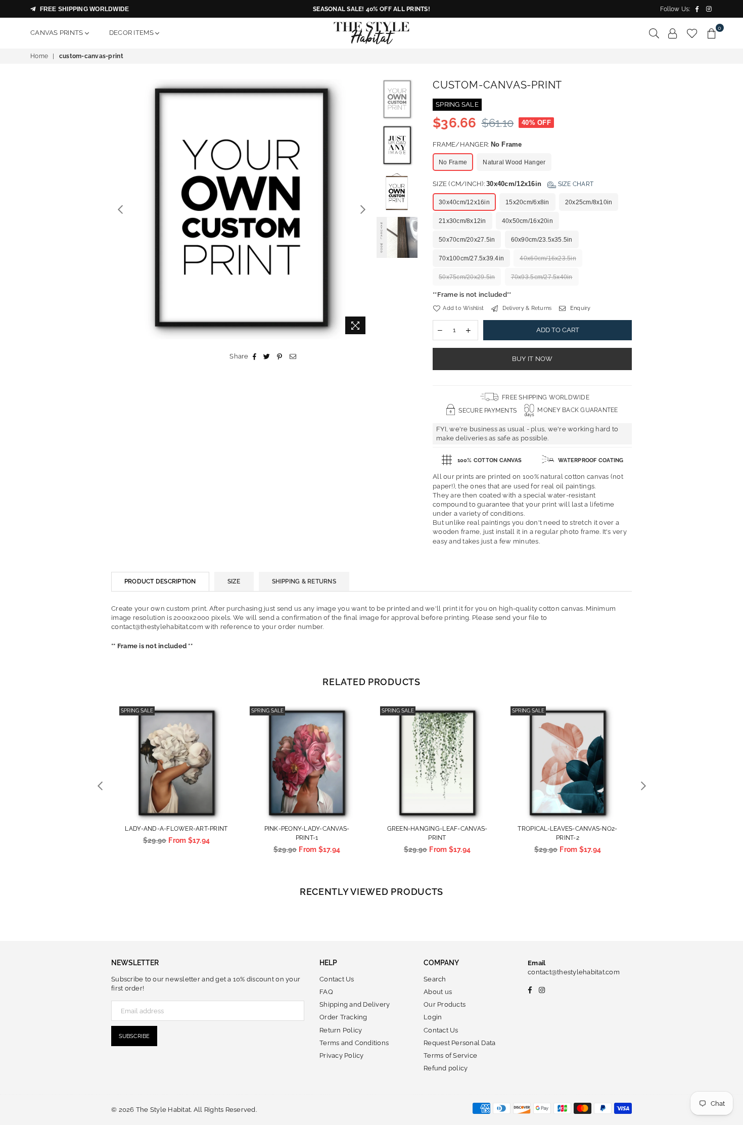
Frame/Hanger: (477, 144)
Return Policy (340, 1030)
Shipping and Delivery (354, 1004)
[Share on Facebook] (255, 356)
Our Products (445, 1004)
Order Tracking (343, 1017)
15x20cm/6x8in (527, 202)
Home (39, 56)
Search (435, 979)
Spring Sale (137, 710)
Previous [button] (120, 209)
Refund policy (446, 1068)
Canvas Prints (57, 32)
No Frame (453, 162)
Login (433, 1017)
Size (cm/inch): (513, 184)
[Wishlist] (692, 32)
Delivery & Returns (525, 308)
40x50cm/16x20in (527, 220)
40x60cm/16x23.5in (548, 258)
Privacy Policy (341, 1055)
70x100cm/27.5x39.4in (471, 258)
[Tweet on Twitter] (266, 356)
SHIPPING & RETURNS (304, 581)
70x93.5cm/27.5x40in (542, 277)
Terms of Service (450, 1055)
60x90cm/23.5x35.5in (542, 239)
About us (438, 992)
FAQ (326, 992)
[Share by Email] (293, 356)
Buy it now (532, 359)
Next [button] (363, 209)
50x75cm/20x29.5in (467, 277)
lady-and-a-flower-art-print (176, 828)
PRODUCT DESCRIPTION (160, 581)
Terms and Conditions (354, 1043)
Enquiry (579, 308)
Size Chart (574, 184)
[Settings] (673, 32)
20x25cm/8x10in (589, 202)
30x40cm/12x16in (464, 202)
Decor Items (132, 32)
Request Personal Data (459, 1043)
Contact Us (336, 979)
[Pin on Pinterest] (280, 356)
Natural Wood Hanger (514, 162)
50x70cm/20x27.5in (467, 239)
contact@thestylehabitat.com (574, 972)
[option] (241, 209)
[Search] (654, 32)
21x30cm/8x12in (462, 220)
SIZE (234, 581)
